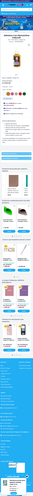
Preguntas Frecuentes (25, 368)
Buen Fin (3, 449)
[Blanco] (4, 93)
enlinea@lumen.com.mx (9, 417)
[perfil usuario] (27, 5)
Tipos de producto (6, 384)
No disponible (8, 98)
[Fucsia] (12, 93)
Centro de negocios (8, 429)
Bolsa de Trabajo (5, 368)
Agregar (9, 231)
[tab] (12, 236)
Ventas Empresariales (7, 387)
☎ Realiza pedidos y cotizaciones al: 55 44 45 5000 (15, 1)
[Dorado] (8, 93)
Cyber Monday (5, 455)
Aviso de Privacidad (6, 396)
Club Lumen (4, 371)
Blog (2, 365)
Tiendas (3, 376)
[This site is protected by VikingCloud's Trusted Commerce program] (20, 468)
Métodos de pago (5, 398)
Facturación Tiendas (25, 365)
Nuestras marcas (5, 379)
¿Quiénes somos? (6, 373)
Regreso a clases (5, 447)
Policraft (9, 78)
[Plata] (16, 93)
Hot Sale (3, 444)
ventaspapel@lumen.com (9, 408)
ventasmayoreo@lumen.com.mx (11, 435)
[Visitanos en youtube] (27, 476)
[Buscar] (29, 9)
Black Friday (4, 452)
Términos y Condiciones (7, 401)
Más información (9, 105)
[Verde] (24, 93)
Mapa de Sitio (4, 382)
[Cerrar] (32, 16)
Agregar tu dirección (9, 14)
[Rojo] (20, 93)
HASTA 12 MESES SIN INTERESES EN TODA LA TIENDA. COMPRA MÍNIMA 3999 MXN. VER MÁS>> (16, 17)
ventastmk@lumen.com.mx (10, 426)
